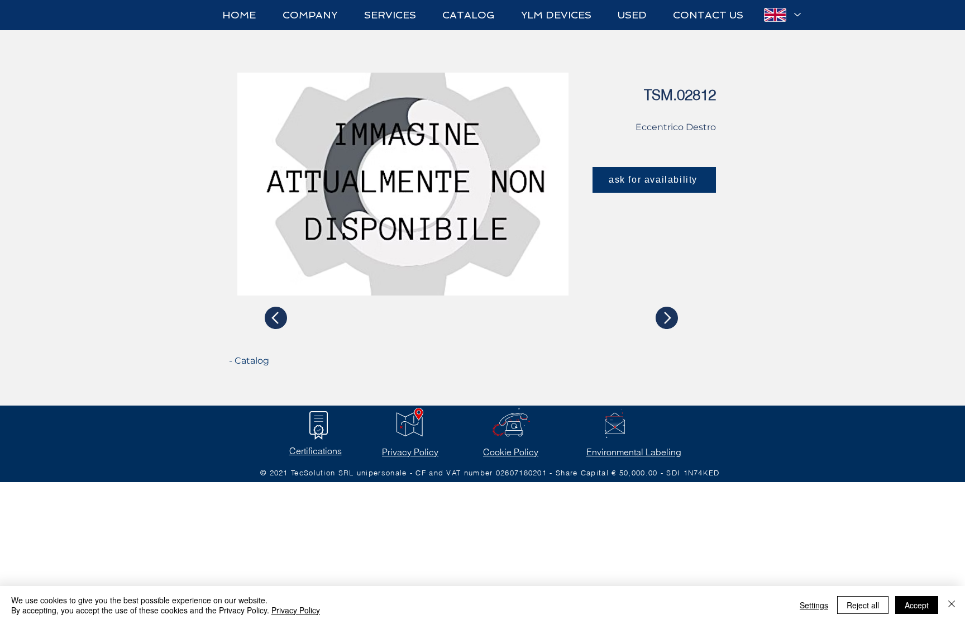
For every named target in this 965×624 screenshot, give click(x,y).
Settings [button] (814, 605)
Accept (917, 605)
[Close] (951, 605)
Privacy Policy (410, 452)
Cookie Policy (510, 452)
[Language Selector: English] (782, 14)
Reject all (863, 605)
